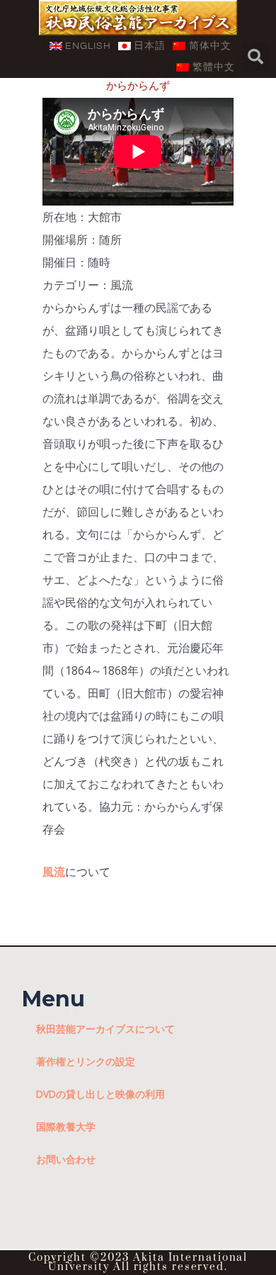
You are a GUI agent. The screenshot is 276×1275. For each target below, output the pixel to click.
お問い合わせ (66, 1159)
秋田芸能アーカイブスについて (105, 1028)
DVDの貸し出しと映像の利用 (100, 1094)
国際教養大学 (66, 1126)
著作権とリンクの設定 (85, 1061)
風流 (53, 872)
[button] (255, 57)
